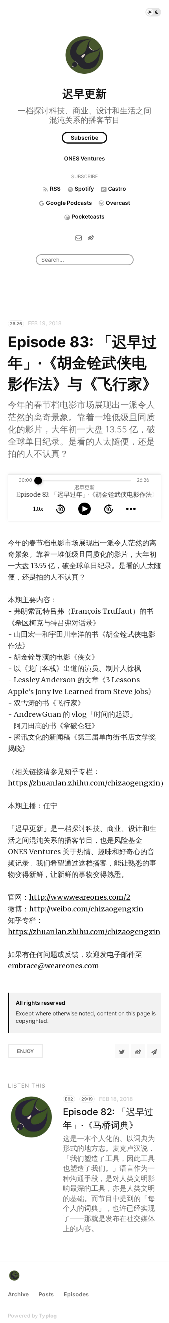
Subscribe (84, 137)
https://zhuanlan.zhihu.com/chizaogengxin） (87, 782)
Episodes (76, 1294)
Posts (46, 1294)
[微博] (91, 237)
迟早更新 (84, 93)
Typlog (48, 1315)
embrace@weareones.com (53, 965)
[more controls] (131, 509)
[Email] (78, 237)
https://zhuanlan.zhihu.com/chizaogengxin (84, 931)
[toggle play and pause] (84, 509)
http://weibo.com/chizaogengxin (86, 908)
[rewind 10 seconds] (60, 509)
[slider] (38, 481)
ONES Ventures (84, 158)
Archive (18, 1294)
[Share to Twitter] (122, 1051)
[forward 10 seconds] (108, 509)
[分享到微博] (138, 1051)
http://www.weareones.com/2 (79, 897)
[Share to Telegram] (154, 1051)
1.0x (38, 508)
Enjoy (25, 1051)
